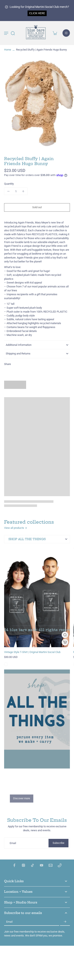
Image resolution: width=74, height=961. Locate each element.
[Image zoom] (37, 102)
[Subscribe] (65, 922)
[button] (37, 207)
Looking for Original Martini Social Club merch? (39, 6)
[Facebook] (14, 865)
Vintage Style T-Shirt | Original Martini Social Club (32, 652)
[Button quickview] (65, 635)
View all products (14, 527)
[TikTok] (32, 865)
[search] (12, 33)
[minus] (8, 191)
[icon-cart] (54, 33)
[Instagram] (23, 865)
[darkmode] (66, 33)
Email (13, 843)
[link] (26, 528)
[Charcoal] (6, 664)
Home (7, 49)
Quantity (9, 183)
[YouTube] (41, 865)
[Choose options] (65, 642)
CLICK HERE (37, 13)
